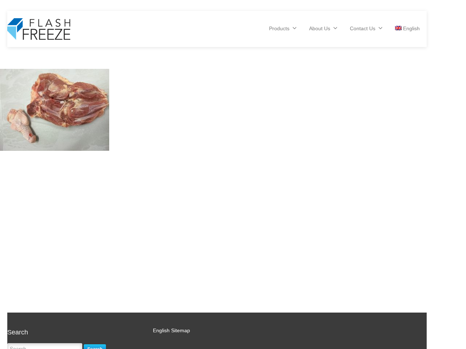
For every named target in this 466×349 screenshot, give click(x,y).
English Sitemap (171, 330)
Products (279, 28)
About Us (319, 28)
